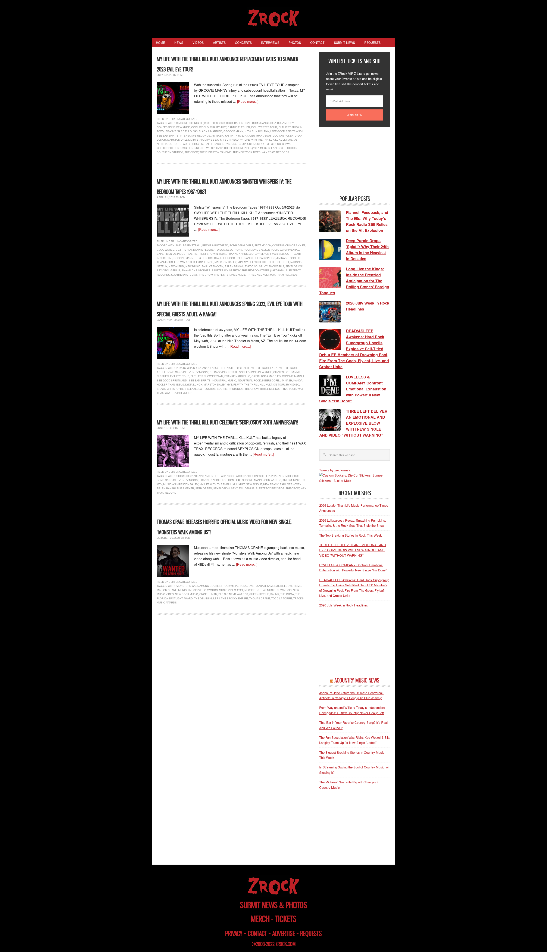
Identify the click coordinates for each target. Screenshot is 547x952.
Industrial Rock (249, 380)
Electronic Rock (238, 249)
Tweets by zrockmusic (335, 470)
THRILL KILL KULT (258, 274)
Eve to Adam (257, 585)
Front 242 (234, 480)
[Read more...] (247, 101)
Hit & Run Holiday (257, 131)
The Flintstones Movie (215, 152)
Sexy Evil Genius (269, 144)
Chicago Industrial (224, 372)
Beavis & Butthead (215, 245)
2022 (274, 476)
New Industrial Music (259, 590)
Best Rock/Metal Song (231, 585)
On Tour (174, 144)
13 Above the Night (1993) (193, 123)
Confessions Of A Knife (173, 127)
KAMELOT (273, 585)
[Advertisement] (351, 161)
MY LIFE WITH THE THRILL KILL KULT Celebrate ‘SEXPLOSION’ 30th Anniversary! (227, 422)
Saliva (274, 594)
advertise (283, 933)
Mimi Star (196, 139)
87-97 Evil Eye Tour (283, 367)
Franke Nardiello (179, 131)
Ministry (299, 480)
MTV (240, 262)
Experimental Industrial (175, 253)
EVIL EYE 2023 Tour (264, 127)
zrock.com (286, 944)
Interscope (270, 380)
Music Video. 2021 (231, 590)
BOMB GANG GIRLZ (264, 123)
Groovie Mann (233, 131)
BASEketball (192, 245)
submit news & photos (273, 905)
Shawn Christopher (196, 270)
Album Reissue (289, 476)
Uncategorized (186, 119)
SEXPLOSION (221, 488)
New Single (254, 484)
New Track (271, 484)
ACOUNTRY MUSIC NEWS (356, 680)
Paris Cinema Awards (233, 594)
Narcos (291, 139)
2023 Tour (226, 123)
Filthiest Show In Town (210, 253)
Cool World (200, 127)
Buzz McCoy (285, 123)
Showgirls (185, 148)
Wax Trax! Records (275, 152)
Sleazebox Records (282, 148)
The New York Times (246, 152)
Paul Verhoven (192, 144)
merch (260, 919)
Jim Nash (217, 135)
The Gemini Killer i (207, 598)
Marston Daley (178, 139)
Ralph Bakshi (213, 144)
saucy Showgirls (271, 266)
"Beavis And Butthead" (210, 476)
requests (311, 933)
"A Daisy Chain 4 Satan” (191, 367)
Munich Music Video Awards (198, 590)
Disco (221, 249)
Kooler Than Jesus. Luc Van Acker (269, 135)
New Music (192, 266)
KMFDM (287, 480)
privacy (233, 933)
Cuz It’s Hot (218, 127)
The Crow (191, 152)
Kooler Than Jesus (170, 384)
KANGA (297, 380)
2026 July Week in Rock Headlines (343, 605)
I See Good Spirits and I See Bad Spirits (247, 258)
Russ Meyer (185, 488)
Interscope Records (195, 135)
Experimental (289, 249)
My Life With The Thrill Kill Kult (262, 139)
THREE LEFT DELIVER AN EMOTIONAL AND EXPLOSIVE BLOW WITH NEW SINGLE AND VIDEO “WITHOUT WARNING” (352, 550)
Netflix (162, 144)
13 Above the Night (221, 367)
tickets (285, 919)
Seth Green (203, 488)
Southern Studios (170, 152)
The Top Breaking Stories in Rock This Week (350, 535)
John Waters (272, 480)
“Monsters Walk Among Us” (195, 585)
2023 (215, 123)
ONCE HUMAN (208, 594)
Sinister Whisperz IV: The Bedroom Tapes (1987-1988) (230, 148)
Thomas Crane (259, 598)
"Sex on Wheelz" (258, 476)
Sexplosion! (247, 144)
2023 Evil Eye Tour (256, 367)
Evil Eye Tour (179, 376)
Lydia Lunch (204, 262)
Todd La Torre (281, 598)
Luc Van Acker (184, 262)
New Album (176, 266)
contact (257, 933)
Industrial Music (224, 380)
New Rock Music (186, 594)
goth (289, 253)
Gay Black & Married (207, 131)
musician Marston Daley (180, 484)
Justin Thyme (234, 135)
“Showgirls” (184, 476)
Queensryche (259, 594)
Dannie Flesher (239, 127)
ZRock (273, 18)
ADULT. (161, 372)
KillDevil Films (290, 585)
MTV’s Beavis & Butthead (221, 139)
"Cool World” (236, 476)
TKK (285, 388)
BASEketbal (242, 123)
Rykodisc (231, 144)
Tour (292, 388)
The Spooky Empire (234, 598)
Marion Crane (167, 590)
